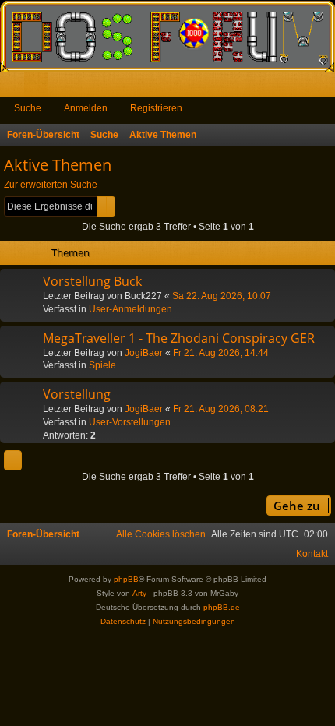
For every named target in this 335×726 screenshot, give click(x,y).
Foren (39, 88)
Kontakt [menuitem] (312, 553)
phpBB (126, 579)
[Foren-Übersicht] (167, 36)
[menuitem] (161, 534)
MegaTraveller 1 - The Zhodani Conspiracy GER (179, 338)
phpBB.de (221, 607)
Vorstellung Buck (92, 281)
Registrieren (156, 108)
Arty (139, 593)
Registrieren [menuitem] (326, 88)
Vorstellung (77, 394)
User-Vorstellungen (130, 422)
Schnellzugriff (15, 88)
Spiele (102, 365)
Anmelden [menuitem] (302, 88)
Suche (27, 108)
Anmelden (86, 108)
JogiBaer (144, 352)
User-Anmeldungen (130, 309)
